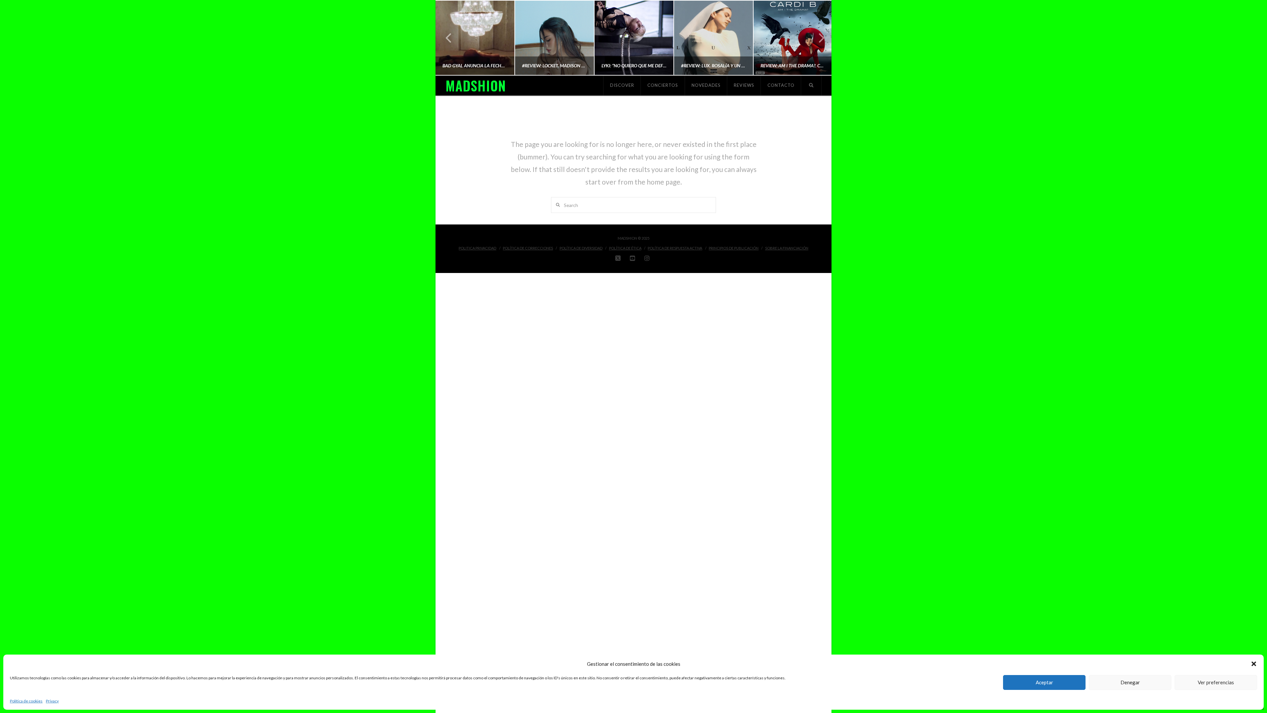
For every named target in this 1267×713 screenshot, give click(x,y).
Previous (449, 38)
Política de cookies (26, 700)
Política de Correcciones (528, 248)
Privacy (52, 700)
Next (817, 38)
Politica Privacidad (477, 248)
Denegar (1130, 682)
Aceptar (1044, 682)
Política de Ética (625, 248)
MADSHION (475, 85)
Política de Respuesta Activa (675, 248)
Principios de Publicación (734, 248)
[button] (1254, 664)
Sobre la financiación (786, 248)
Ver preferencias (1216, 682)
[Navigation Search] (811, 85)
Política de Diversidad (581, 248)
